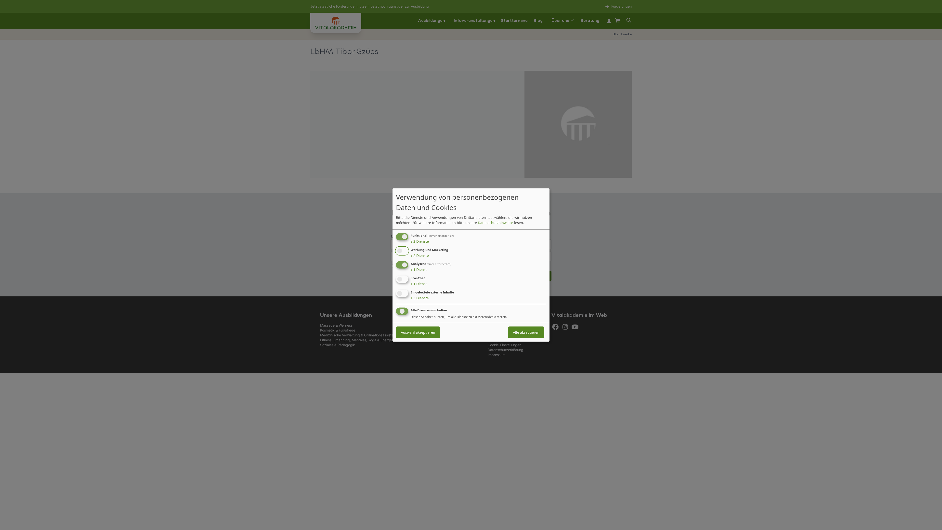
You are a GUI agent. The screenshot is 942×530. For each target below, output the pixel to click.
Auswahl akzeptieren (418, 332)
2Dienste (420, 241)
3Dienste (420, 298)
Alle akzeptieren (526, 332)
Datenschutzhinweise (495, 222)
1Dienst (419, 269)
